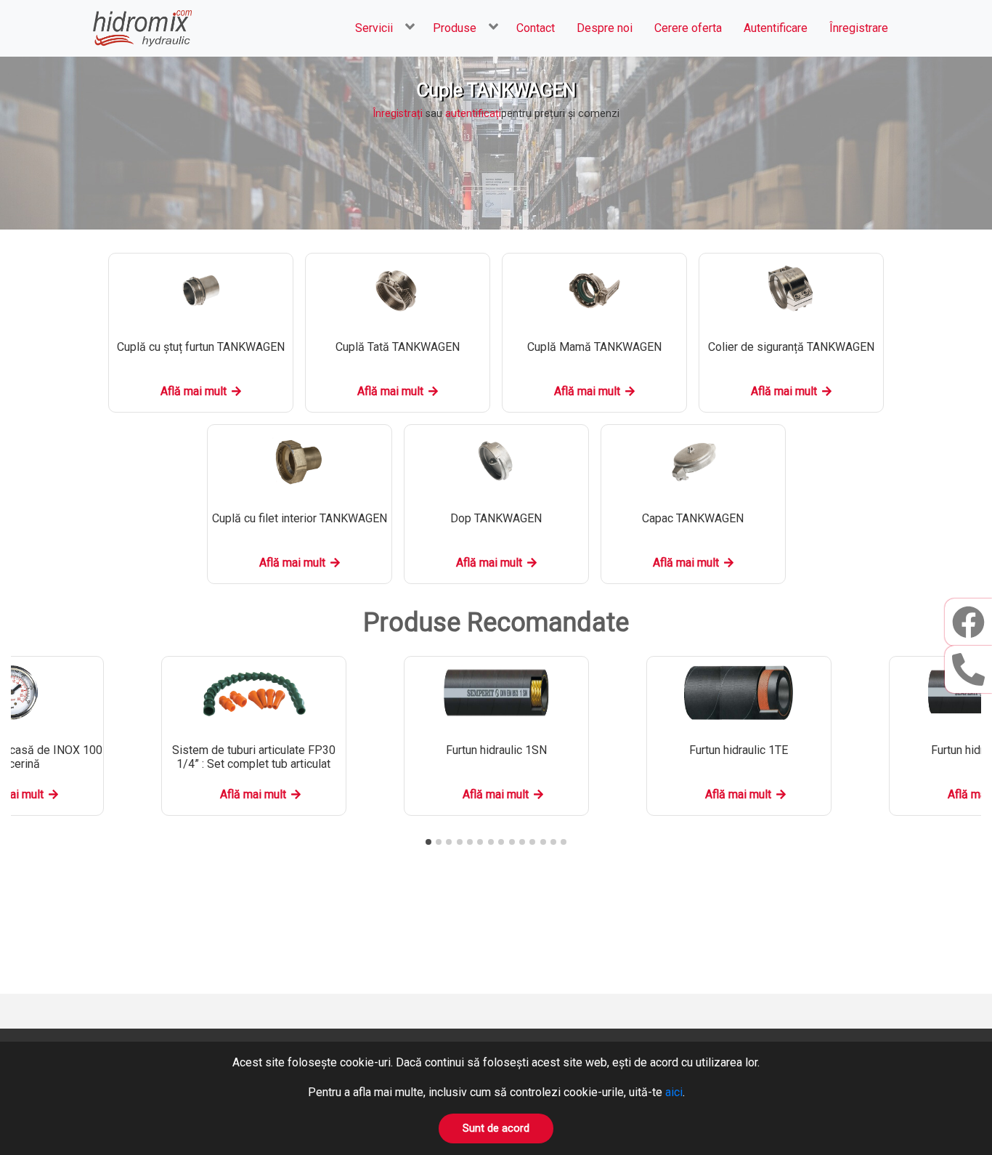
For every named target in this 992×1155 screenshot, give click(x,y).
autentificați (473, 114)
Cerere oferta (688, 28)
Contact (535, 28)
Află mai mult (193, 391)
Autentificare (776, 28)
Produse (454, 28)
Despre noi (605, 28)
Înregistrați (398, 114)
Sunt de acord (496, 1128)
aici (674, 1092)
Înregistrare (858, 28)
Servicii (374, 28)
